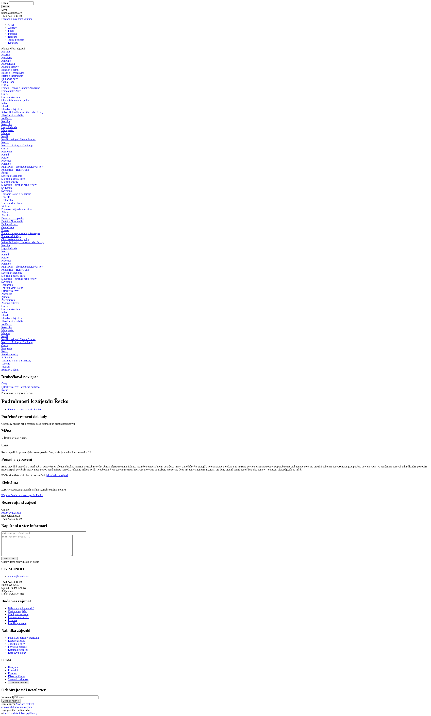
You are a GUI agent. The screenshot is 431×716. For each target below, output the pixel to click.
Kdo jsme (13, 667)
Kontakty (13, 42)
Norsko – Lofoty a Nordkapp (16, 145)
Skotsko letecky (9, 181)
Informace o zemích (18, 617)
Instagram (17, 19)
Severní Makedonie (11, 175)
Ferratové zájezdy (17, 646)
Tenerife (5, 197)
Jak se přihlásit (16, 39)
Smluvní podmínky (18, 679)
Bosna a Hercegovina (12, 72)
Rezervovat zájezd (11, 512)
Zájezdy (12, 27)
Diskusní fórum (16, 676)
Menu (4, 9)
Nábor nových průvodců (21, 608)
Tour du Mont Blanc (12, 203)
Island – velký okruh (12, 109)
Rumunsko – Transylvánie (15, 169)
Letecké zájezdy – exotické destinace (21, 387)
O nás (11, 24)
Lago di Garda (9, 127)
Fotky (11, 30)
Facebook (6, 19)
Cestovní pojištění (17, 611)
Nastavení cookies (18, 682)
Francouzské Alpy (11, 91)
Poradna (12, 33)
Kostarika (6, 124)
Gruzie (5, 94)
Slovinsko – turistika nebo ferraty (19, 184)
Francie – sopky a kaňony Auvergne (20, 87)
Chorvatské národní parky (15, 100)
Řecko (4, 172)
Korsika (5, 121)
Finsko (5, 84)
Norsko (5, 142)
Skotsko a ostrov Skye (13, 178)
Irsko (4, 103)
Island (4, 106)
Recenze (12, 36)
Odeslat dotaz (9, 558)
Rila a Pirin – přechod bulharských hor (21, 166)
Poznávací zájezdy (16, 209)
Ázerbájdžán (8, 63)
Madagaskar (7, 130)
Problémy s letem (17, 623)
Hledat (4, 3)
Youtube (27, 19)
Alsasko (5, 54)
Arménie (6, 60)
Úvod (4, 383)
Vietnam (5, 206)
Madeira (5, 133)
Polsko (5, 157)
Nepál (4, 136)
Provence (6, 160)
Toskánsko (7, 200)
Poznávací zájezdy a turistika (23, 637)
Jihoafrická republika (12, 115)
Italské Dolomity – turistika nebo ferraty (22, 112)
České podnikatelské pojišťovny (20, 713)
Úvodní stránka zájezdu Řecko (24, 409)
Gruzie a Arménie (10, 97)
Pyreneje (6, 163)
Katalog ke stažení (18, 649)
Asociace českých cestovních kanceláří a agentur (17, 705)
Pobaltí (5, 154)
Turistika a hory (16, 643)
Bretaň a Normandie (12, 75)
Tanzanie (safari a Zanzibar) (16, 194)
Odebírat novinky (11, 701)
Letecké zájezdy (10, 290)
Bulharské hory (9, 78)
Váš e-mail (7, 697)
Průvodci (13, 670)
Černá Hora (7, 81)
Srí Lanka (6, 187)
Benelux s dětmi (10, 69)
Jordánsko (6, 118)
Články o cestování (18, 614)
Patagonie (6, 151)
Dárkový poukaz (17, 652)
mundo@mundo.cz (18, 576)
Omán (4, 148)
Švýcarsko (6, 190)
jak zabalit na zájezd (57, 475)
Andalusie (6, 57)
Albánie (5, 51)
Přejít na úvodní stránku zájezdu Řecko (22, 495)
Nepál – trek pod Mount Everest (18, 139)
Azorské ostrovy (10, 66)
